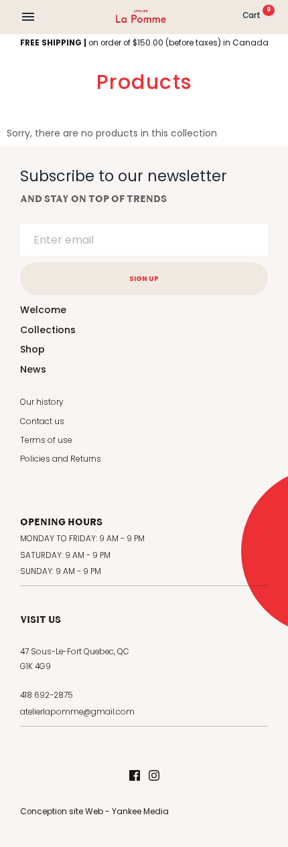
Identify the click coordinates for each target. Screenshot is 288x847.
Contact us (42, 421)
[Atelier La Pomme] (141, 16)
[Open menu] (28, 16)
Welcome (43, 309)
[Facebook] (134, 776)
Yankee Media (140, 811)
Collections (48, 330)
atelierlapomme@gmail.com (77, 712)
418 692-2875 (46, 695)
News (33, 369)
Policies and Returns (60, 458)
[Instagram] (154, 776)
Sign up (144, 279)
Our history (42, 401)
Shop (32, 349)
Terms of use (46, 440)
